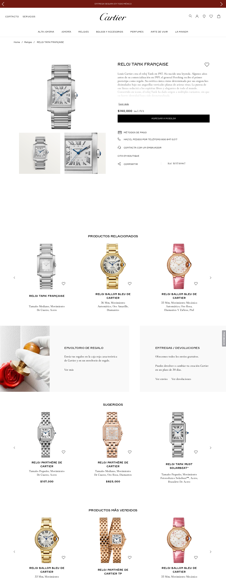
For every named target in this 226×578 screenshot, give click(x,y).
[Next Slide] (222, 4)
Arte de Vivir (159, 32)
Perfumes (136, 32)
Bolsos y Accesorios (109, 32)
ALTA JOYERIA (46, 32)
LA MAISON (181, 32)
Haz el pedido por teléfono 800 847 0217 (150, 139)
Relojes (83, 32)
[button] (190, 16)
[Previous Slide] (4, 4)
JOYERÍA (66, 32)
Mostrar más (164, 104)
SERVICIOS (29, 17)
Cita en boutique (128, 156)
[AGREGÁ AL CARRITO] (164, 119)
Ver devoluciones (181, 379)
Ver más (69, 369)
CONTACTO (12, 17)
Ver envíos (162, 379)
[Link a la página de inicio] (17, 42)
